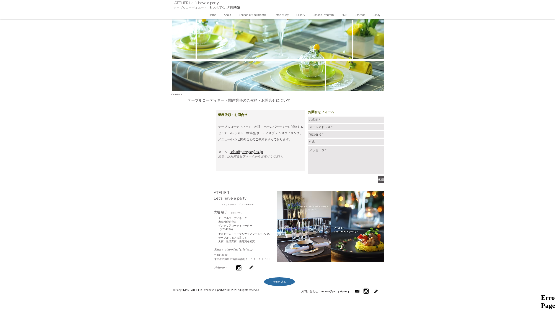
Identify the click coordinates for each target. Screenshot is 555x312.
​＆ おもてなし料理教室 (224, 7)
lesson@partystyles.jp (334, 291)
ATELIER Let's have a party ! (196, 3)
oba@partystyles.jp (239, 249)
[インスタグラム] (366, 291)
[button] (227, 14)
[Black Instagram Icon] (238, 267)
